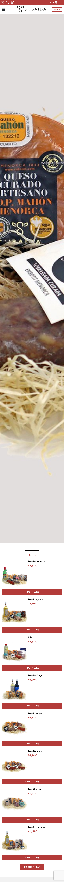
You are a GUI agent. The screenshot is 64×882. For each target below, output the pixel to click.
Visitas (57, 9)
